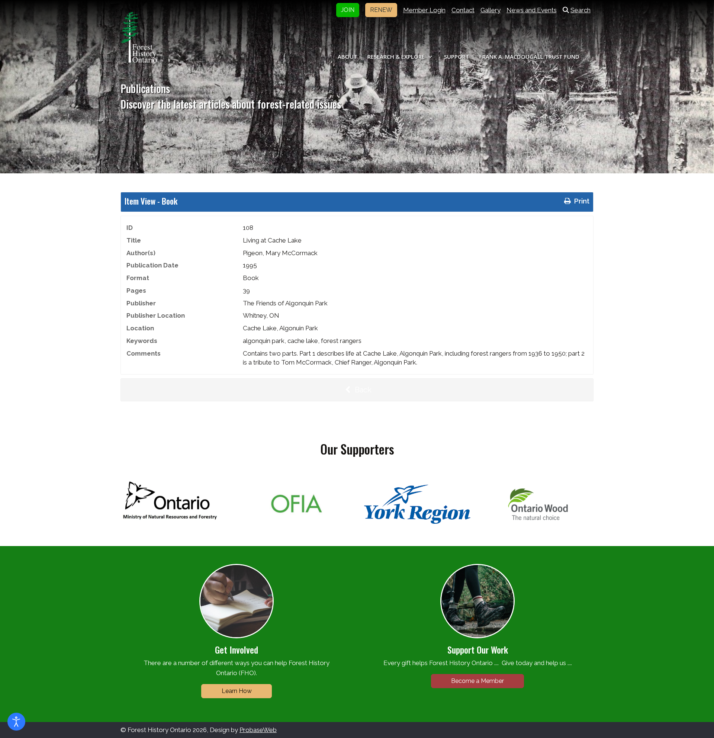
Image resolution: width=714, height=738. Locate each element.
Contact (463, 10)
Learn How (237, 690)
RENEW (381, 9)
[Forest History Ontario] (138, 37)
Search (580, 10)
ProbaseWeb (258, 730)
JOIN (347, 9)
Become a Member (477, 680)
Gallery (490, 10)
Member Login (424, 10)
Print (580, 201)
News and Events (531, 10)
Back (362, 389)
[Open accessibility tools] (16, 722)
